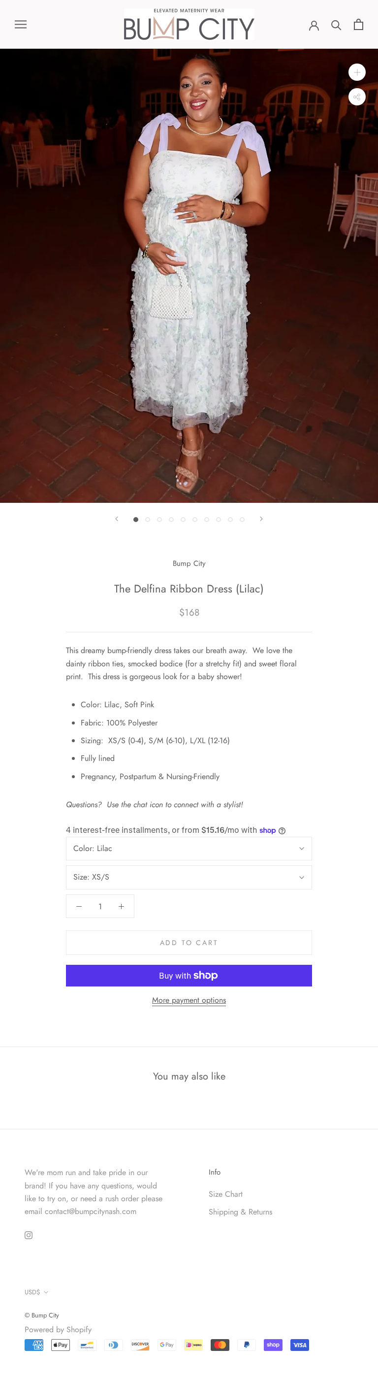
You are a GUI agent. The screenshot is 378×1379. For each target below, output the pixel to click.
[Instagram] (28, 1234)
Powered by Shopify (58, 1329)
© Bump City (42, 1315)
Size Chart (226, 1194)
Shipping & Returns (240, 1211)
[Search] (336, 24)
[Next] (261, 519)
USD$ (32, 1292)
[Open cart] (358, 24)
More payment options (189, 1000)
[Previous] (116, 519)
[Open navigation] (21, 24)
